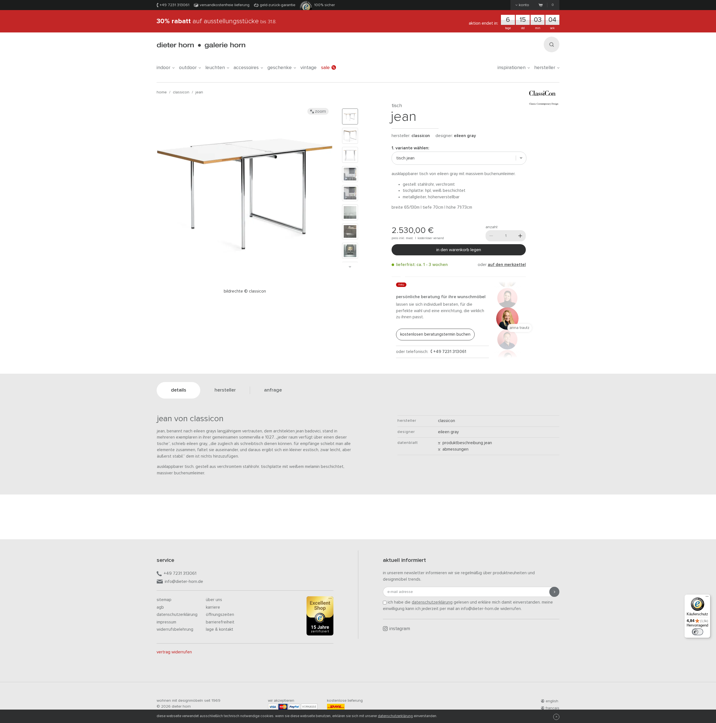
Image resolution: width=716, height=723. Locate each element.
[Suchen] (551, 44)
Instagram (399, 629)
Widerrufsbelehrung (175, 629)
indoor (163, 67)
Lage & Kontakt (219, 629)
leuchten (215, 67)
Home (162, 92)
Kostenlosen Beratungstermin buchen (435, 334)
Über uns (214, 600)
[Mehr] (520, 235)
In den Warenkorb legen (458, 250)
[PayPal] (294, 707)
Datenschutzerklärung (177, 615)
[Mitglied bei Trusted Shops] (320, 617)
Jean (199, 92)
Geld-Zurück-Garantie (277, 5)
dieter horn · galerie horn (201, 45)
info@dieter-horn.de (184, 581)
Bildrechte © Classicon (245, 291)
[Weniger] (491, 235)
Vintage (308, 67)
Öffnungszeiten (220, 615)
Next (350, 266)
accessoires (246, 67)
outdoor (188, 67)
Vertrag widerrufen (174, 652)
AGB (160, 607)
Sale (325, 67)
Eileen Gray (465, 136)
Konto (524, 5)
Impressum (166, 622)
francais (552, 708)
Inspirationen (512, 67)
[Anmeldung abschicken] (554, 592)
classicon (181, 92)
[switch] (697, 631)
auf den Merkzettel (507, 265)
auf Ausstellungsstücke (216, 21)
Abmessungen (454, 449)
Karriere (213, 607)
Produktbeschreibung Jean (466, 443)
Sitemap (164, 600)
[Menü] (707, 597)
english (552, 701)
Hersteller (544, 67)
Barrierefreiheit (220, 622)
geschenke (279, 67)
